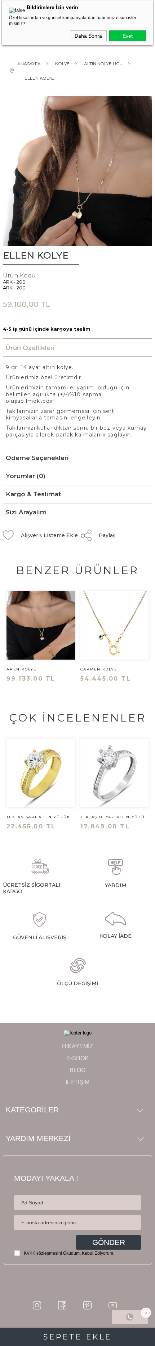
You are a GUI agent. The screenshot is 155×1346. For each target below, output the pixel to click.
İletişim (77, 1082)
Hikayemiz (77, 1046)
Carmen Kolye (99, 669)
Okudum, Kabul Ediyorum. (69, 1253)
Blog (77, 1070)
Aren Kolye (21, 669)
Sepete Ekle (77, 1336)
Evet (128, 36)
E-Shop (77, 1058)
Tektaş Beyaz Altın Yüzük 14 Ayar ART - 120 (114, 817)
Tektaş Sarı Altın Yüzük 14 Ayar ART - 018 (38, 817)
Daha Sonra (88, 36)
